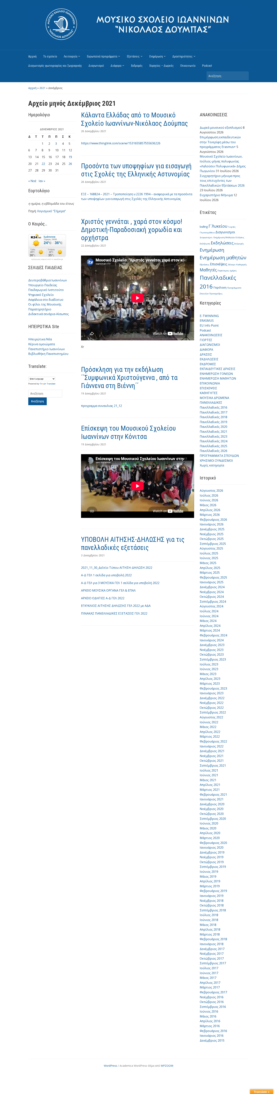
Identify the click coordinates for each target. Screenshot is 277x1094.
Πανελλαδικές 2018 (213, 417)
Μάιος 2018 (208, 925)
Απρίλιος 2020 (210, 833)
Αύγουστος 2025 (211, 548)
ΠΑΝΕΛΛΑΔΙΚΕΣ (211, 402)
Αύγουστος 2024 (211, 606)
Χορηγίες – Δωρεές (161, 65)
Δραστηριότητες (182, 56)
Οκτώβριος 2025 (212, 539)
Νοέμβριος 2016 (211, 997)
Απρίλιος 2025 (210, 568)
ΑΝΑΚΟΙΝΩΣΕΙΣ (211, 335)
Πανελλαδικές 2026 (213, 451)
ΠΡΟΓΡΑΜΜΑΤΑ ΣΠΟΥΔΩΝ (219, 456)
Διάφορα (116, 65)
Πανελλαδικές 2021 (213, 431)
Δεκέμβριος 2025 (212, 529)
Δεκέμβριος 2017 (212, 949)
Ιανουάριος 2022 (211, 746)
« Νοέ (32, 181)
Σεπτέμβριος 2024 (213, 601)
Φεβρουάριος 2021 (213, 794)
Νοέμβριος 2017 (211, 954)
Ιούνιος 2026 (209, 500)
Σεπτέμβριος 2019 (213, 867)
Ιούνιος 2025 (209, 558)
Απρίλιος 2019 (210, 881)
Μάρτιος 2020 (210, 838)
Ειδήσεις (240, 237)
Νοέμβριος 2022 (211, 703)
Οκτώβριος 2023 (212, 654)
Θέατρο (232, 264)
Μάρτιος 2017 (210, 987)
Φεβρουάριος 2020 (213, 843)
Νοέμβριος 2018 (211, 901)
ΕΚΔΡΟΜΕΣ (208, 364)
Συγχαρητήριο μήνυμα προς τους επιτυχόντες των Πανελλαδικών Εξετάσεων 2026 (222, 181)
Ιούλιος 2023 (209, 664)
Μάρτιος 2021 (210, 790)
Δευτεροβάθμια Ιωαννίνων (47, 280)
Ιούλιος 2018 (209, 915)
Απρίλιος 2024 (210, 626)
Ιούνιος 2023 (209, 669)
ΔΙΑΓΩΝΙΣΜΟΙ (210, 345)
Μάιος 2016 (208, 1016)
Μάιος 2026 (208, 505)
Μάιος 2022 (208, 727)
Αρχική (32, 56)
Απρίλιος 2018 (210, 929)
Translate (51, 384)
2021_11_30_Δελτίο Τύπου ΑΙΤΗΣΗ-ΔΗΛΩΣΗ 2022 (116, 568)
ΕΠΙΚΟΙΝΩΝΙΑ (210, 383)
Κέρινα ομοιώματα (41, 344)
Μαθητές (208, 270)
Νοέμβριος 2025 (211, 534)
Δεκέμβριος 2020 (212, 804)
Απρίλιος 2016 (210, 1021)
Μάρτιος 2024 (210, 630)
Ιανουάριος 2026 (211, 524)
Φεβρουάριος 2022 (213, 741)
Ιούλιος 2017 (209, 968)
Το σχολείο (50, 56)
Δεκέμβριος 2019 (212, 852)
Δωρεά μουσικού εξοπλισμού (221, 128)
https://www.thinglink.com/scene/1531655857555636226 (120, 143)
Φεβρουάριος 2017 (213, 992)
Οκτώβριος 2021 (212, 761)
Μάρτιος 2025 (210, 572)
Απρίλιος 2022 (210, 732)
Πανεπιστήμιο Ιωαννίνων (46, 349)
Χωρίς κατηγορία (212, 465)
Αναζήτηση (244, 76)
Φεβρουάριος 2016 (213, 1031)
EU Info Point (209, 325)
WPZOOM (167, 1065)
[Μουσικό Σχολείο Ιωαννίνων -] (138, 24)
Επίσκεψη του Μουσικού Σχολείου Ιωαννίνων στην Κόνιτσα (128, 432)
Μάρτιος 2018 (210, 934)
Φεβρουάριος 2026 (213, 520)
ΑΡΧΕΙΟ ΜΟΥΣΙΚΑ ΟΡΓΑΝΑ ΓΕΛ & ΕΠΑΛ (108, 590)
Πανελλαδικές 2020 (213, 427)
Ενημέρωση (156, 56)
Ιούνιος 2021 (209, 775)
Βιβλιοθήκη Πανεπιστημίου (48, 354)
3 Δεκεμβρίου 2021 (93, 555)
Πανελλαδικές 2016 (213, 407)
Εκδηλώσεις (222, 243)
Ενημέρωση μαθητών (223, 257)
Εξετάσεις (133, 56)
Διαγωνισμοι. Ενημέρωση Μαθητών (217, 237)
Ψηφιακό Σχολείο (41, 295)
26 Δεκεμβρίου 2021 (93, 131)
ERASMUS (207, 320)
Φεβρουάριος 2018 (213, 939)
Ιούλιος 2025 (209, 553)
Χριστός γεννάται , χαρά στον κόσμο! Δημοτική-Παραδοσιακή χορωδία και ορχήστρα (131, 230)
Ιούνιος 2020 (209, 823)
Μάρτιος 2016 (210, 1026)
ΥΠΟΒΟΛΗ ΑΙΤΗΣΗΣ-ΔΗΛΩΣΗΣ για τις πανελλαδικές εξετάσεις (132, 544)
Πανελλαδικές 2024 (213, 441)
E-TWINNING (209, 316)
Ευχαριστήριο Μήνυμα (216, 195)
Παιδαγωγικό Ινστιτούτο (46, 290)
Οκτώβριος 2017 (212, 958)
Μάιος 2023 (208, 674)
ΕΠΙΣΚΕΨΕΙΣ (208, 388)
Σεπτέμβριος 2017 (213, 963)
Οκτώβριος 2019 (212, 862)
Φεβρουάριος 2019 (213, 891)
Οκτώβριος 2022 (212, 708)
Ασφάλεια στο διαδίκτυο (45, 300)
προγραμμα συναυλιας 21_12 (101, 406)
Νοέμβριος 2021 (211, 756)
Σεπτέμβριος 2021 (213, 765)
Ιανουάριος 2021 (211, 799)
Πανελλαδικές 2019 (213, 422)
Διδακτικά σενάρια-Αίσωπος (48, 314)
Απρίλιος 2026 (210, 510)
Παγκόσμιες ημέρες (227, 270)
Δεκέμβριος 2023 (212, 645)
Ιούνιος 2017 (209, 973)
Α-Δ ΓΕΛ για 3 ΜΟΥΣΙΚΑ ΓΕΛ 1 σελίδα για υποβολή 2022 (120, 583)
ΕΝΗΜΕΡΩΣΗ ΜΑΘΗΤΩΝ (218, 378)
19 (70, 157)
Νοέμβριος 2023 (211, 650)
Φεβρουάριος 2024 (213, 635)
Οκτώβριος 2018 (212, 905)
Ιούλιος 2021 (209, 770)
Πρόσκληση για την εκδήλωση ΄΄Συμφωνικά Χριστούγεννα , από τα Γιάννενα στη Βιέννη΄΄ (129, 378)
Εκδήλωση (205, 243)
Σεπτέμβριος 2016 (213, 1007)
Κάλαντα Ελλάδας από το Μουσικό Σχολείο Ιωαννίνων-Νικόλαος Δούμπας (134, 119)
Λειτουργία (70, 56)
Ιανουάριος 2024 (211, 640)
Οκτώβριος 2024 (212, 597)
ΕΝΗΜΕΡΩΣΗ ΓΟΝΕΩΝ (216, 374)
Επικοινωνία (187, 65)
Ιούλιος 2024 (209, 611)
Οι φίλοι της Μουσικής (44, 304)
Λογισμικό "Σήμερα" (51, 211)
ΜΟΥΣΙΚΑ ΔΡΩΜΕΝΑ (214, 398)
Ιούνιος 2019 (209, 872)
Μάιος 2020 (208, 828)
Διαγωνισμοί (96, 65)
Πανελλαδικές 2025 (213, 446)
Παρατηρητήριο (39, 309)
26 (70, 164)
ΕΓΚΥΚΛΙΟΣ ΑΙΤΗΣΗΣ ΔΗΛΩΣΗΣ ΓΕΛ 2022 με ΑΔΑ (116, 606)
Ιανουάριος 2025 (211, 582)
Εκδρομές (137, 65)
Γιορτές (232, 227)
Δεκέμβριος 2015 (212, 1040)
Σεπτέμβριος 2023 (213, 659)
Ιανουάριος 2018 (211, 944)
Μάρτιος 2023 (210, 683)
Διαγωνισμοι (225, 232)
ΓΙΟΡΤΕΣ (206, 340)
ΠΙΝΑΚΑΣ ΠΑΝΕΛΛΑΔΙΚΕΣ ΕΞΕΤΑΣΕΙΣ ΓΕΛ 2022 (114, 613)
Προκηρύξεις (216, 293)
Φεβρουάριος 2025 (213, 577)
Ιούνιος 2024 (209, 616)
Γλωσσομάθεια (207, 232)
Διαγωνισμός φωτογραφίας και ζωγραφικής (55, 65)
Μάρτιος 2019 (210, 886)
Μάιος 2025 (208, 563)
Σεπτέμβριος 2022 (213, 712)
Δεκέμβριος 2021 (212, 751)
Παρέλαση (219, 287)
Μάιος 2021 (208, 780)
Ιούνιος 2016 (209, 1011)
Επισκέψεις (218, 264)
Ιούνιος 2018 (209, 920)
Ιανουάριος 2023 (211, 693)
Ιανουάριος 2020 (211, 847)
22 (43, 164)
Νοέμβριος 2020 (211, 809)
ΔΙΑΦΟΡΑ (206, 350)
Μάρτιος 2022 (210, 736)
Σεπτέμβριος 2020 (213, 819)
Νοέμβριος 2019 (211, 857)
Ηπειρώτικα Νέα (40, 339)
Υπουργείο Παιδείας (42, 285)
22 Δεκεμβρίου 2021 (93, 245)
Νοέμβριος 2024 (211, 592)
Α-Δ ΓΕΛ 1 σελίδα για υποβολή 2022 (106, 575)
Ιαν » (42, 181)
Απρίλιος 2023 (210, 679)
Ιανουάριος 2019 (211, 896)
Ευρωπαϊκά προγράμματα (102, 56)
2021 (42, 88)
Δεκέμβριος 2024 (212, 587)
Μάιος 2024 (208, 621)
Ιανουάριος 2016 (211, 1036)
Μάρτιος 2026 (210, 515)
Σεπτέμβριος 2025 (213, 544)
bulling (204, 226)
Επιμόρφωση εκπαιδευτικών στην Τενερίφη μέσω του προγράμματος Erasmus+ (220, 142)
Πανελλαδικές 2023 (213, 436)
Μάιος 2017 (208, 978)
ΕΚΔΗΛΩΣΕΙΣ (209, 359)
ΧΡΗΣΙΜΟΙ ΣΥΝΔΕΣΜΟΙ (216, 461)
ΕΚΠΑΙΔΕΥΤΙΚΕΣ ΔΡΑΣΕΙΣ (217, 369)
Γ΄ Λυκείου (218, 226)
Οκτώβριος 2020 (212, 814)
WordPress (110, 1065)
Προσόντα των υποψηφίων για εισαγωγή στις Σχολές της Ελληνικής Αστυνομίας (136, 170)
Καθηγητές (241, 264)
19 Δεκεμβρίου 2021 (93, 393)
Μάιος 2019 (208, 876)
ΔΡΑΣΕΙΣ (206, 354)
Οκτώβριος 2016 (212, 1002)
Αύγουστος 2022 (211, 717)
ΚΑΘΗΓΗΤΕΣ (209, 393)
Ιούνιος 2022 (209, 722)
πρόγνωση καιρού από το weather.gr (47, 259)
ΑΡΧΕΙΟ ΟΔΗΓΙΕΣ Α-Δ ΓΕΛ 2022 (102, 598)
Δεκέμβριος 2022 (212, 698)
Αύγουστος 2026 (211, 490)
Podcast (207, 65)
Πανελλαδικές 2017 (213, 412)
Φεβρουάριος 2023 (213, 688)
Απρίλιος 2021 (210, 785)
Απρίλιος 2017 (210, 983)
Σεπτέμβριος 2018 (213, 910)
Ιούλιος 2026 (209, 495)
